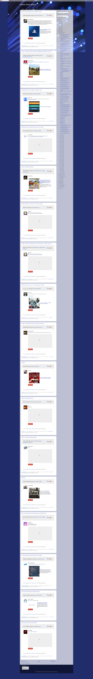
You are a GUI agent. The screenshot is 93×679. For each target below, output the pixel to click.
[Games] (23, 362)
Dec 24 (61, 142)
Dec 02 (61, 170)
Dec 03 (61, 169)
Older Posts (53, 661)
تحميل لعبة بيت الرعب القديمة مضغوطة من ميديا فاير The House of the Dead (45, 378)
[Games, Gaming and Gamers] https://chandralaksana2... (65, 37)
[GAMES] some (62, 117)
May (60, 181)
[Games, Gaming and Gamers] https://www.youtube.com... (65, 86)
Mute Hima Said (23, 392)
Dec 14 (61, 155)
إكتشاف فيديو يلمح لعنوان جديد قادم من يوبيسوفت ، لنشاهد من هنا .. (45, 303)
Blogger (56, 671)
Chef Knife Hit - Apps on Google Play (45, 106)
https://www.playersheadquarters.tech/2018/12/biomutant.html (36, 564)
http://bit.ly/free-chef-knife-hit (32, 99)
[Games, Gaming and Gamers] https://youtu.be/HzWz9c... (65, 88)
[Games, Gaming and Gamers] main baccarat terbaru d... (65, 115)
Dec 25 (61, 141)
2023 (59, 24)
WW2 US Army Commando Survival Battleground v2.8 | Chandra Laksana (45, 69)
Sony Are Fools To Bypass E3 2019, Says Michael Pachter (45, 30)
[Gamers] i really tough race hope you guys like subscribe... (33, 323)
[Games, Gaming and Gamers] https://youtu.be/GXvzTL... (65, 108)
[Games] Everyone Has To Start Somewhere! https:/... (65, 84)
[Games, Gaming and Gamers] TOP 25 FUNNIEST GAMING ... (65, 71)
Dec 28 (61, 137)
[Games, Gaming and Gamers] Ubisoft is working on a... (65, 131)
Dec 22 (61, 145)
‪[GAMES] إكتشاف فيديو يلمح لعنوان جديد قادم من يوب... (65, 48)
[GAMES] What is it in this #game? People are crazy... (32, 90)
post (36, 15)
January (60, 186)
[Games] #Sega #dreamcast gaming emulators (31, 591)
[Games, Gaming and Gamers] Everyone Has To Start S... (65, 82)
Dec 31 (61, 33)
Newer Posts (24, 661)
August (60, 177)
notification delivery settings (25, 586)
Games (37, 207)
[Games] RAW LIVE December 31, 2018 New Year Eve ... (33, 203)
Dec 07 (61, 164)
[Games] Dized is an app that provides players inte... (64, 69)
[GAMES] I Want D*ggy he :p (64, 98)
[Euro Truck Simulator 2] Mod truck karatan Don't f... (65, 58)
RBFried (49, 671)
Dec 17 (61, 151)
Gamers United (37, 401)
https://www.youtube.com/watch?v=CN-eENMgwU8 (35, 213)
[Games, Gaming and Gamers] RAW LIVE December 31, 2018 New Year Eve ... (37, 243)
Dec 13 (61, 156)
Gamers (41, 15)
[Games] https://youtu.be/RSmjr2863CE (29, 622)
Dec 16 (61, 152)
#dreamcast (31, 600)
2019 (59, 29)
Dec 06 (61, 165)
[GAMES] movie (62, 102)
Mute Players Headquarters (25, 585)
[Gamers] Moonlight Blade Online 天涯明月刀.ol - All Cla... (65, 95)
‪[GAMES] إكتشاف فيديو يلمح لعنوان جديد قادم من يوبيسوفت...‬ (33, 284)
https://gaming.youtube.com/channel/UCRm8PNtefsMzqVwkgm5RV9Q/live (38, 136)
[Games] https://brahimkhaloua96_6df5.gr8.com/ (65, 91)
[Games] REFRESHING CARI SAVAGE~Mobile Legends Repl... (65, 106)
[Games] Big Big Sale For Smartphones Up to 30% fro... (65, 129)
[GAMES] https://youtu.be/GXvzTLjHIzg (65, 104)
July (60, 178)
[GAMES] (23, 477)
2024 (59, 23)
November (61, 173)
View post (30, 38)
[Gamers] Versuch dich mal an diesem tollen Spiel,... (64, 112)
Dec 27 (61, 138)
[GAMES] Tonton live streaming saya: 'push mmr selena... (33, 127)
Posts (24, 667)
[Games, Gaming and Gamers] (27, 166)
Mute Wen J (23, 431)
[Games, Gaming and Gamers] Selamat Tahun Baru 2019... (65, 110)
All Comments (25, 668)
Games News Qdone (28, 5)
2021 (59, 27)
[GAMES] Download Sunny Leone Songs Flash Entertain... (65, 127)
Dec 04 (61, 168)
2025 (59, 22)
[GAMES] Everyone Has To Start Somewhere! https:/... (65, 80)
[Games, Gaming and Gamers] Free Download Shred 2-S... (65, 125)
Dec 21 (61, 146)
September (61, 176)
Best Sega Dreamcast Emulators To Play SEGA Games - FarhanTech (42, 603)
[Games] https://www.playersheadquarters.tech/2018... (32, 555)
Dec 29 (61, 136)
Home (38, 661)
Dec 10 (61, 160)
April (60, 182)
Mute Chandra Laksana (24, 84)
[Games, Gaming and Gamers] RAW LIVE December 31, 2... (65, 46)
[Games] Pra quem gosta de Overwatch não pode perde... (65, 97)
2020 (59, 28)
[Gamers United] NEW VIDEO (27, 398)
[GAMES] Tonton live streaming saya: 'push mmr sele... (65, 41)
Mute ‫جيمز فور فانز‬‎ (24, 317)
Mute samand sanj (24, 121)
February (60, 185)
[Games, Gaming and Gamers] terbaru (29, 437)
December (61, 32)
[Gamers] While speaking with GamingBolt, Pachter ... (32, 11)
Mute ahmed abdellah (24, 507)
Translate (64, 17)
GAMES (39, 93)
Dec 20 (61, 147)
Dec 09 (61, 161)
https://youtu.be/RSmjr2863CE (32, 631)
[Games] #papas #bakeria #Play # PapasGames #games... (65, 78)
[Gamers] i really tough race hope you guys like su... (65, 50)
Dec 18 (61, 150)
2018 (59, 31)
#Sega (29, 600)
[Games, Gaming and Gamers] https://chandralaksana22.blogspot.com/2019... (37, 51)
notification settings (31, 43)
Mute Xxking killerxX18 (24, 356)
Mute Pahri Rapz (24, 549)
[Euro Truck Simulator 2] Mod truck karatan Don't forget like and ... (34, 513)
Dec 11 (61, 159)
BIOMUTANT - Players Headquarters (45, 569)
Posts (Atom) (28, 663)
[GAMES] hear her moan (64, 99)
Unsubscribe (32, 46)
